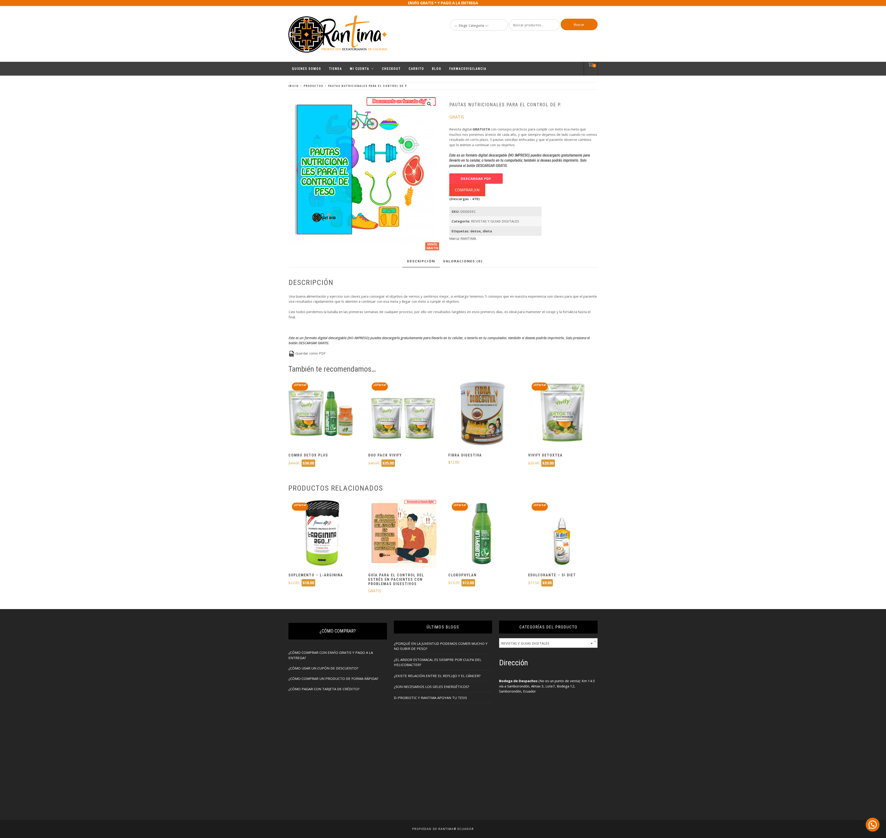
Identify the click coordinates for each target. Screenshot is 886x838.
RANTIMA (468, 238)
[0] (591, 65)
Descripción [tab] (421, 261)
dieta (487, 231)
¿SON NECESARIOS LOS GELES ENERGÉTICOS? (431, 686)
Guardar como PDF (310, 353)
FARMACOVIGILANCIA (467, 69)
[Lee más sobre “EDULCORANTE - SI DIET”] (562, 534)
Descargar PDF (476, 178)
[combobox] (548, 643)
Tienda (335, 69)
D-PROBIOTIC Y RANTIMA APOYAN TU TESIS (430, 697)
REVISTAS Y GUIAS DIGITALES (495, 221)
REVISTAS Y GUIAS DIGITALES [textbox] (547, 643)
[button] (429, 104)
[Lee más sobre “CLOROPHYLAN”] (482, 534)
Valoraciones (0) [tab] (463, 261)
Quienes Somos (306, 69)
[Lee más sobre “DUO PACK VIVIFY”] (402, 414)
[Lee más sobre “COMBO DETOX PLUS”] (322, 414)
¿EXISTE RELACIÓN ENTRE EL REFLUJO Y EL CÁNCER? (437, 675)
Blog (436, 69)
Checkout (391, 69)
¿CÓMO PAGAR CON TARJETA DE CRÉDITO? (323, 689)
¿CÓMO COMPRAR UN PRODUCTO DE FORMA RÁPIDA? (333, 678)
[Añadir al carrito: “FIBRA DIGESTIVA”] (482, 414)
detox (475, 231)
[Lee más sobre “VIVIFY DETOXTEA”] (562, 414)
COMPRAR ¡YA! (467, 189)
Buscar (579, 24)
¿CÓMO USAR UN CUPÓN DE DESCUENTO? (323, 668)
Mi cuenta (359, 69)
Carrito (416, 69)
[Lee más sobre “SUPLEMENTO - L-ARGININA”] (322, 534)
